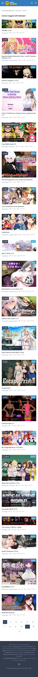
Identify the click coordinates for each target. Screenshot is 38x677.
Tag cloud (18, 10)
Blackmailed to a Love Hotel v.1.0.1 (12, 289)
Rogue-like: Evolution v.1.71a (10, 483)
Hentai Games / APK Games (8, 146)
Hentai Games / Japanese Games (10, 60)
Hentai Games (5, 33)
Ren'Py (33, 456)
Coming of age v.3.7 (8, 423)
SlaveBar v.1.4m (6, 30)
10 (21, 626)
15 (33, 626)
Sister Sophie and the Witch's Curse (13, 352)
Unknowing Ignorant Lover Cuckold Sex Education (17, 179)
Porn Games (5, 425)
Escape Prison (6, 388)
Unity (33, 21)
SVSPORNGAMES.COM (8, 10)
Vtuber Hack (5, 232)
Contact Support (10, 668)
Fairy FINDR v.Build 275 (9, 144)
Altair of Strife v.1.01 (8, 253)
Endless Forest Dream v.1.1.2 (10, 318)
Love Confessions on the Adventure (13, 206)
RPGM (33, 89)
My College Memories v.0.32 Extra (12, 447)
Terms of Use (20, 668)
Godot (33, 67)
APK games (19, 654)
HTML (33, 492)
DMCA (30, 668)
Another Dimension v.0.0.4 (10, 551)
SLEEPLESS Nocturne (8, 612)
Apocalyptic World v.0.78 (9, 509)
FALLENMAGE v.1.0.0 (8, 587)
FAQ (26, 668)
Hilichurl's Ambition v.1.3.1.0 (10, 80)
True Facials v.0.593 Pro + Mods (12, 527)
